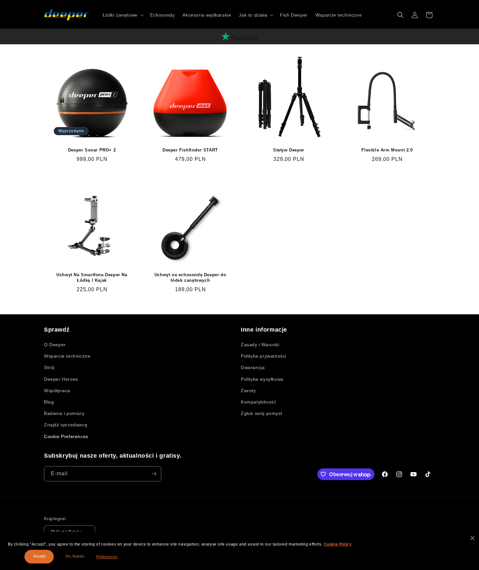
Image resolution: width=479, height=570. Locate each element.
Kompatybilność (258, 402)
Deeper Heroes (61, 379)
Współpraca (57, 390)
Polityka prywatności (263, 356)
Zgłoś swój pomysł (261, 413)
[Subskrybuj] (154, 473)
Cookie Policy (338, 544)
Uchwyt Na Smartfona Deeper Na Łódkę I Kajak (91, 277)
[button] (122, 15)
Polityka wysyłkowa (262, 379)
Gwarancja (253, 367)
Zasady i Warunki (260, 344)
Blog (49, 402)
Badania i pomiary (64, 413)
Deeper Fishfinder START (190, 150)
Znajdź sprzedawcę (65, 424)
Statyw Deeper (288, 150)
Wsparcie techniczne (67, 356)
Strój (49, 367)
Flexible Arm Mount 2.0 (387, 150)
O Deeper (55, 344)
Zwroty (248, 390)
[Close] (472, 538)
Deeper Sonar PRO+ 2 (92, 150)
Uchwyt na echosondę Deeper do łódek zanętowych (190, 277)
